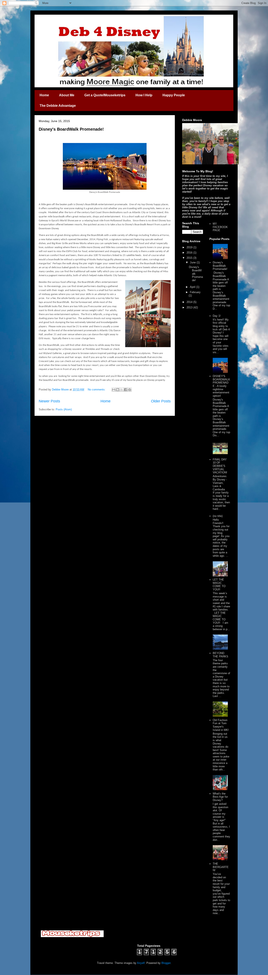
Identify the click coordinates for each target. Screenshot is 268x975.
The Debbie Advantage (58, 105)
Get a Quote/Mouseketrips (104, 95)
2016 (190, 252)
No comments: (97, 389)
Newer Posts (49, 401)
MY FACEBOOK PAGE (220, 227)
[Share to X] (122, 390)
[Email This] (114, 390)
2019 (190, 247)
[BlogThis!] (118, 390)
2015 (190, 257)
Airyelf (141, 963)
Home (44, 95)
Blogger (165, 963)
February (195, 292)
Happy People (173, 95)
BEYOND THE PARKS (220, 655)
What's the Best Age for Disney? (220, 797)
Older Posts (161, 401)
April (193, 287)
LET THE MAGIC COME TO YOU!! (219, 584)
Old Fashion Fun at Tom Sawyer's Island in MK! (221, 725)
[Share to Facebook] (126, 390)
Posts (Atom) (64, 409)
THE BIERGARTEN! (221, 867)
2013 (190, 307)
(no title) (218, 516)
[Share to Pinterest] (130, 390)
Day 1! (217, 315)
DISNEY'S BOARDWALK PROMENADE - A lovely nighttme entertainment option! (221, 386)
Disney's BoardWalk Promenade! (71, 129)
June (193, 262)
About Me (66, 95)
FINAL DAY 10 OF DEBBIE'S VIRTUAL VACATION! (220, 466)
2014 (190, 302)
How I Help (143, 95)
